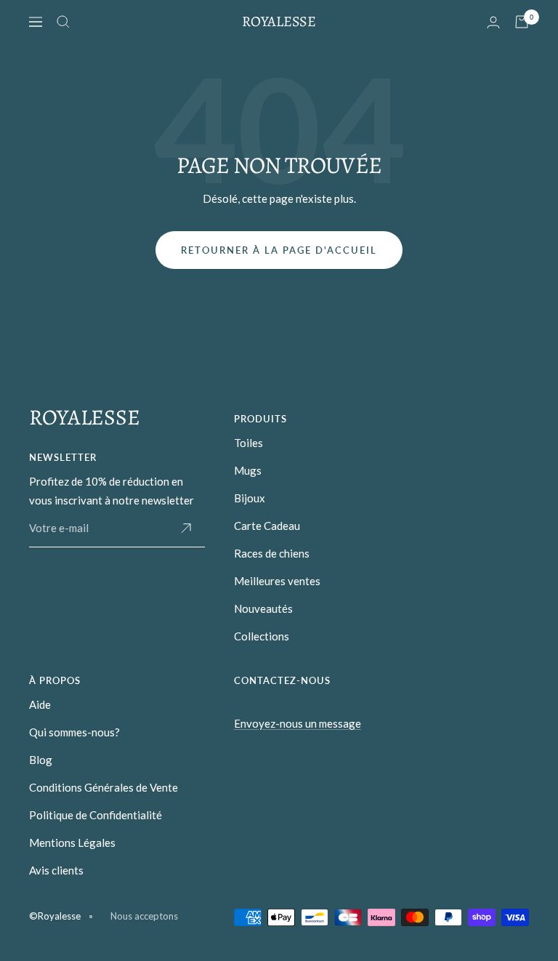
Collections (261, 636)
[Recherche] (63, 21)
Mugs (248, 470)
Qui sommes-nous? (74, 732)
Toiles (248, 442)
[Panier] (521, 21)
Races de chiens (272, 553)
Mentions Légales (72, 842)
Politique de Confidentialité (95, 814)
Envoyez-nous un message (297, 723)
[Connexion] (493, 22)
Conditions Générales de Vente (103, 787)
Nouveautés (263, 608)
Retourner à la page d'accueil (279, 250)
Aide (40, 704)
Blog (40, 759)
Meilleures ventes (277, 580)
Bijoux (249, 497)
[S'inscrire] (186, 528)
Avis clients (56, 870)
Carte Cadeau (267, 525)
